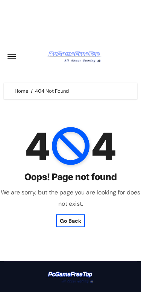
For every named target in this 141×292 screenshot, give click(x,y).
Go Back (70, 220)
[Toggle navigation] (12, 56)
